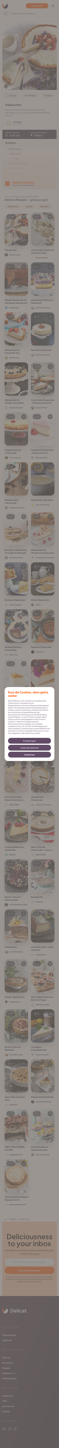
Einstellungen (29, 740)
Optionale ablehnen (29, 747)
